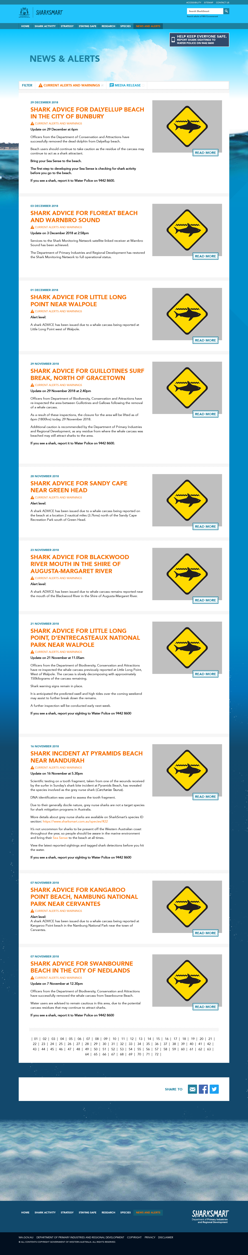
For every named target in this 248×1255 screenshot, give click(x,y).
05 (71, 1039)
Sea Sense (60, 838)
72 (156, 1054)
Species (125, 26)
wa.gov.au (26, 1237)
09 (105, 1039)
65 (95, 1054)
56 (148, 1049)
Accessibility (193, 2)
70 (139, 1054)
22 (34, 1044)
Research (108, 26)
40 (191, 1044)
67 (113, 1054)
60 (183, 1049)
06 (79, 1039)
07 (88, 1039)
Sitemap (208, 2)
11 (123, 1039)
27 (78, 1044)
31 (113, 1044)
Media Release (128, 85)
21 (210, 1039)
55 (139, 1049)
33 (130, 1044)
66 (104, 1054)
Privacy (150, 1237)
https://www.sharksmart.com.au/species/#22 (75, 821)
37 (165, 1044)
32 (122, 1044)
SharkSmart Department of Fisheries (210, 1217)
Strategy (67, 26)
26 (69, 1044)
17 (175, 1039)
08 (97, 1039)
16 (166, 1039)
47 (69, 1049)
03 (53, 1039)
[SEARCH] (226, 11)
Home (25, 26)
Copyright (134, 1237)
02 (44, 1039)
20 (201, 1039)
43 (34, 1049)
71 (148, 1054)
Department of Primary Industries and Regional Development (80, 1237)
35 (148, 1044)
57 (156, 1049)
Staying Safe (87, 26)
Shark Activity (45, 26)
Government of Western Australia (24, 12)
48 (78, 1049)
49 (87, 1049)
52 (113, 1049)
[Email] (192, 1089)
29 (95, 1044)
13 (140, 1039)
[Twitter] (214, 1089)
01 (36, 1039)
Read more (205, 152)
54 (130, 1049)
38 (174, 1044)
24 (52, 1044)
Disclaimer (165, 1237)
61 (191, 1049)
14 (149, 1039)
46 (61, 1049)
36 (156, 1044)
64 (87, 1054)
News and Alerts (148, 26)
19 (193, 1039)
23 (43, 1044)
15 (158, 1039)
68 (122, 1054)
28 (87, 1044)
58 (165, 1049)
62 (200, 1049)
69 (130, 1054)
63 (209, 1049)
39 (183, 1044)
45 (52, 1049)
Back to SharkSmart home (51, 12)
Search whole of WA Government (202, 16)
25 (61, 1044)
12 (132, 1039)
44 (43, 1049)
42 (209, 1044)
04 (62, 1039)
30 (104, 1044)
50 (95, 1049)
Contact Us (222, 2)
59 (174, 1049)
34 (139, 1044)
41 (200, 1044)
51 (104, 1049)
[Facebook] (203, 1089)
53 (122, 1049)
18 (184, 1039)
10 (114, 1039)
